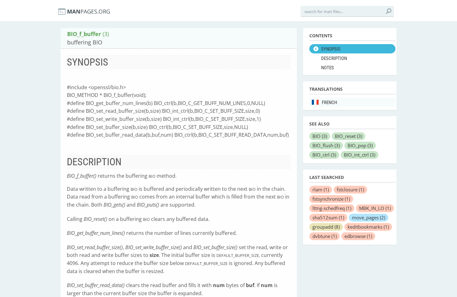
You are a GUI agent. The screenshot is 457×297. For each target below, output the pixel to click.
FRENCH (329, 102)
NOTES (327, 68)
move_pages (368, 217)
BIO (319, 136)
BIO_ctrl (324, 155)
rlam (320, 189)
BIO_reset (348, 136)
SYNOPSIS (330, 49)
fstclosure (350, 189)
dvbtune (324, 236)
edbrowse (358, 236)
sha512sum (328, 217)
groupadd (326, 227)
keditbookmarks (368, 227)
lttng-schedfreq (331, 208)
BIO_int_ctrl (359, 155)
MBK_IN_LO (375, 208)
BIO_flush (326, 145)
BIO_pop (360, 145)
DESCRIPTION (334, 58)
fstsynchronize (331, 199)
